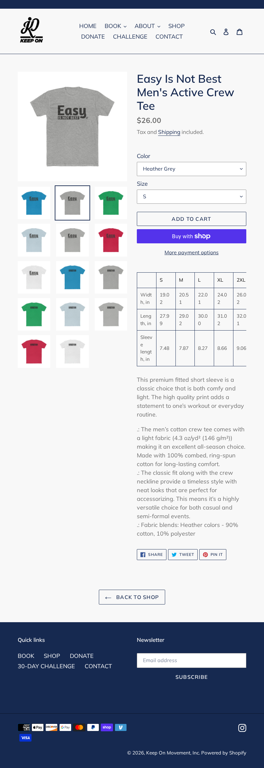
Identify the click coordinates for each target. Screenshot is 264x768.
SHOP (52, 656)
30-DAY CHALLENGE (46, 666)
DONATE (82, 656)
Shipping (169, 131)
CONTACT (98, 666)
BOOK (26, 656)
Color (143, 156)
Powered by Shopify (223, 753)
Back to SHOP (137, 597)
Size (142, 183)
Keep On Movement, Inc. (173, 753)
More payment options (192, 252)
